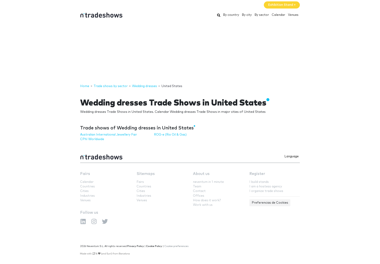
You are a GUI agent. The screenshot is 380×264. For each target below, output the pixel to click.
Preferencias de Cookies (270, 202)
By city (247, 14)
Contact (199, 191)
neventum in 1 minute (208, 181)
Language (291, 156)
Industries (87, 195)
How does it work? (207, 200)
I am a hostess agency (265, 186)
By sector (262, 14)
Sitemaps (146, 174)
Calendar (278, 14)
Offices (198, 195)
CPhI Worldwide (92, 139)
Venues (293, 14)
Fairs (85, 174)
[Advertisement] (190, 52)
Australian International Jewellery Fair (108, 134)
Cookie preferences (176, 246)
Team (197, 186)
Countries (87, 186)
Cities (84, 191)
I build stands (259, 181)
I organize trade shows (266, 191)
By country (231, 14)
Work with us (203, 204)
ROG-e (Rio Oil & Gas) (170, 134)
